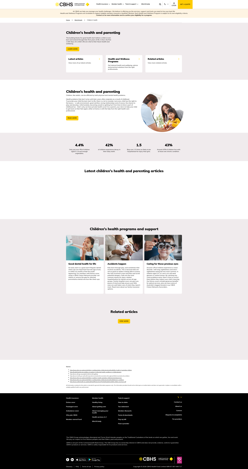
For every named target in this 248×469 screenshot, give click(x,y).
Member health (117, 4)
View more (124, 321)
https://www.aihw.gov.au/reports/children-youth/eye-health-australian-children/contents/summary (96, 378)
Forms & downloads (125, 415)
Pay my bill (122, 419)
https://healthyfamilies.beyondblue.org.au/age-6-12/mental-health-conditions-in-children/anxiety (95, 372)
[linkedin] (72, 459)
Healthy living (97, 402)
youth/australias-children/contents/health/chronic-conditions (108, 380)
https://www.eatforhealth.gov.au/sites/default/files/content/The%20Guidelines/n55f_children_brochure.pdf (98, 381)
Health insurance (102, 4)
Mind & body (145, 4)
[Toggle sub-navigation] (109, 4)
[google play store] (94, 460)
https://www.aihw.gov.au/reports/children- (81, 380)
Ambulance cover (72, 411)
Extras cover (70, 402)
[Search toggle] (160, 4)
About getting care (99, 407)
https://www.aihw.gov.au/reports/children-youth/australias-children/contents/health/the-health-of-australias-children (101, 370)
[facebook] (67, 459)
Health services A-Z (99, 417)
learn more (73, 49)
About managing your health (100, 412)
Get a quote (185, 4)
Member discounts (125, 411)
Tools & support (130, 4)
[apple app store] (81, 460)
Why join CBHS (71, 415)
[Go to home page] (72, 4)
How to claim (123, 402)
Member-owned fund (74, 419)
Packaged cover (72, 407)
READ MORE (72, 118)
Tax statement (123, 407)
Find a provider (123, 424)
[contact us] (180, 396)
